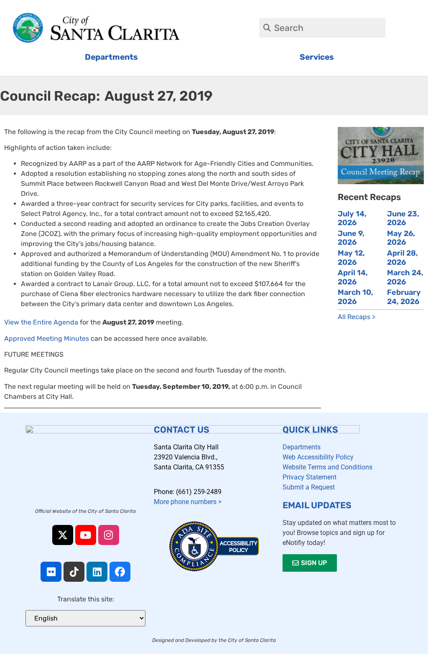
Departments (302, 447)
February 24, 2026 (404, 297)
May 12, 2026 (351, 257)
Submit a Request (309, 487)
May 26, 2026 (401, 238)
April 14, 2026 (353, 277)
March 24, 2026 (405, 277)
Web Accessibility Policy (318, 457)
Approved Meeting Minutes (46, 338)
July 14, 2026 (352, 218)
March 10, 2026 (355, 297)
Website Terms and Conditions (327, 467)
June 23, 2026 (403, 218)
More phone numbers (188, 502)
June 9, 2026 (351, 238)
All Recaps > (356, 317)
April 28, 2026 (402, 257)
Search (288, 28)
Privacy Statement (309, 477)
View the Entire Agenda (41, 322)
